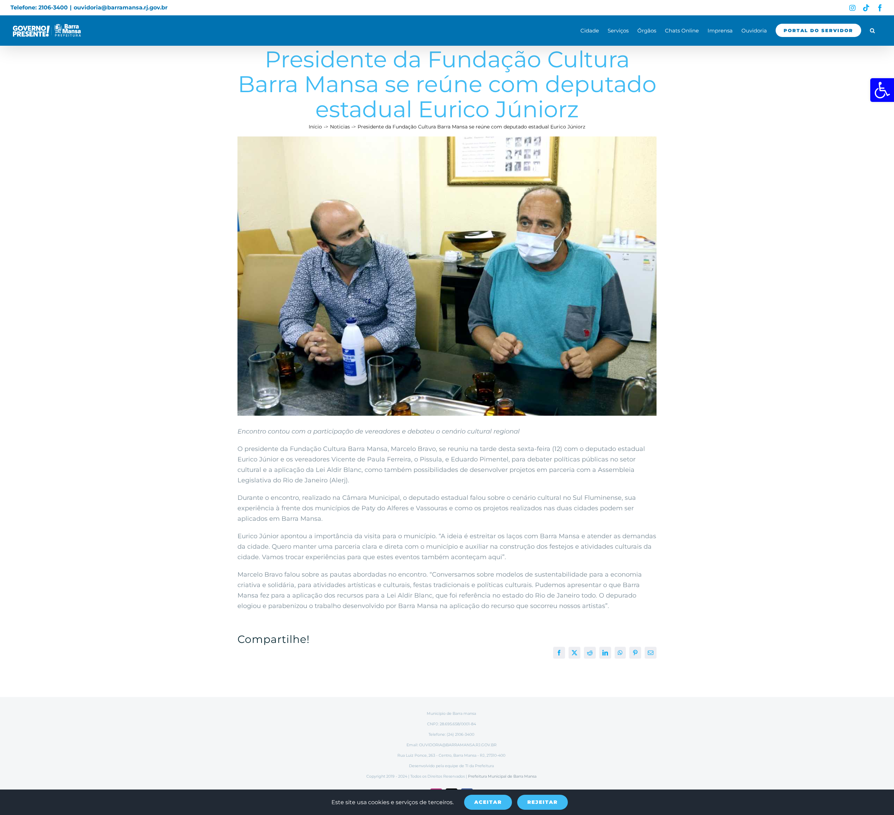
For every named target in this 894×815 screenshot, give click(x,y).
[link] (882, 90)
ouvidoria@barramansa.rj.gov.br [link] (121, 7)
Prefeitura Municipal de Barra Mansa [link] (502, 776)
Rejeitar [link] (542, 802)
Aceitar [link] (488, 802)
